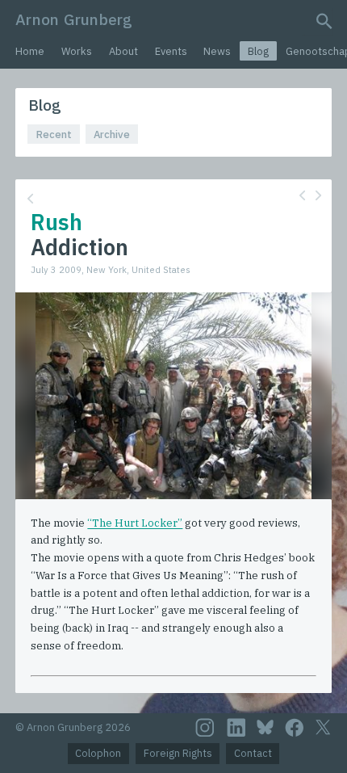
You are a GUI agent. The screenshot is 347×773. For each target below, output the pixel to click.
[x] (323, 727)
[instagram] (204, 727)
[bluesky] (265, 727)
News (217, 51)
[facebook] (294, 727)
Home (29, 51)
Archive (112, 134)
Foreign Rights (178, 753)
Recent (54, 134)
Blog (258, 51)
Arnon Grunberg (73, 19)
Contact (253, 753)
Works (76, 51)
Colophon (98, 753)
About (123, 51)
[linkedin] (236, 727)
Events (171, 51)
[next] (318, 195)
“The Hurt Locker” (134, 523)
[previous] (302, 195)
